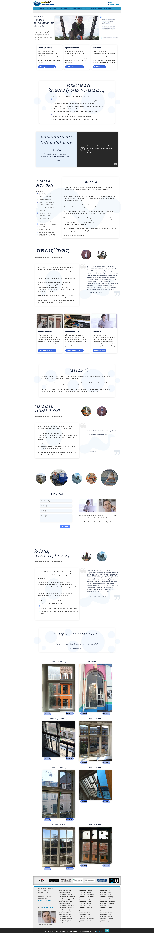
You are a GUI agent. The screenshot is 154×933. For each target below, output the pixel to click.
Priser (86, 8)
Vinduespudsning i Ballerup (85, 909)
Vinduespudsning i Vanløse (85, 903)
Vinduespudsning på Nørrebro (65, 901)
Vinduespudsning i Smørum (85, 912)
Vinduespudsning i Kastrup (84, 914)
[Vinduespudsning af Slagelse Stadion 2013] (109, 477)
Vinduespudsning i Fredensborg (106, 918)
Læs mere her (99, 931)
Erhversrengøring (64, 8)
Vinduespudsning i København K (66, 892)
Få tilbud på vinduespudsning (47, 67)
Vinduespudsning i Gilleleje (105, 914)
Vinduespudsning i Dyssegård (106, 896)
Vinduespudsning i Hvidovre (85, 892)
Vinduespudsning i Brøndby (65, 912)
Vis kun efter (69, 713)
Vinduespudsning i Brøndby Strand (86, 894)
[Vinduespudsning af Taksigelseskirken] (86, 254)
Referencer (107, 11)
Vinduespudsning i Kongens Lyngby (86, 918)
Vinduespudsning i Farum (105, 922)
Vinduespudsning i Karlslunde (85, 899)
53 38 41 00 (51, 904)
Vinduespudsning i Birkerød (106, 916)
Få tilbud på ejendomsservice (74, 67)
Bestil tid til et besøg (99, 67)
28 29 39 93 (52, 906)
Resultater (107, 8)
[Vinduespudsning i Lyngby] (102, 254)
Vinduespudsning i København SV (66, 907)
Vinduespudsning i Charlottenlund (107, 901)
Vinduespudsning (77, 8)
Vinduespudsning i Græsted (106, 912)
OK (107, 930)
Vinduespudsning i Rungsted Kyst (107, 909)
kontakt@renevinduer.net (44, 900)
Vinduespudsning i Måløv (84, 910)
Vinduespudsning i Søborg (105, 894)
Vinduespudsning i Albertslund (65, 916)
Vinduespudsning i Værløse (106, 920)
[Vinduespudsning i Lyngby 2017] (77, 476)
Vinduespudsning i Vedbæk (106, 907)
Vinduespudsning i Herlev (84, 905)
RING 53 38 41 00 (114, 2)
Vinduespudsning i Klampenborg (107, 903)
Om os (100, 8)
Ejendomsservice (52, 8)
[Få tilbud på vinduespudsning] (50, 314)
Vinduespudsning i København (65, 890)
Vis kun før (47, 713)
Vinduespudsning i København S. (66, 903)
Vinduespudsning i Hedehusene (85, 890)
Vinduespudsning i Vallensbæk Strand (87, 896)
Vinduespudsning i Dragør (84, 916)
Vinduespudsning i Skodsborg (106, 905)
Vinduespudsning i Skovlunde (85, 907)
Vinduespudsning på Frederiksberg (66, 898)
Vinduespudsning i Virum (84, 922)
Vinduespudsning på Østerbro (65, 899)
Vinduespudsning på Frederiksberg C (67, 896)
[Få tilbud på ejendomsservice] (77, 314)
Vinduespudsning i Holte (105, 890)
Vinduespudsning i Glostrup (65, 910)
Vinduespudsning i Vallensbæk (65, 918)
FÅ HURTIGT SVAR (114, 4)
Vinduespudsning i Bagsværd (106, 898)
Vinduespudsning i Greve (84, 898)
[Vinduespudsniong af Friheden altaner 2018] (86, 411)
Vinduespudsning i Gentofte (85, 920)
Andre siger (98, 11)
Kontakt (93, 8)
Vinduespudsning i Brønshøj (85, 901)
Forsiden (41, 8)
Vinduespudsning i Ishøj (64, 922)
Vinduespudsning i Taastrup (65, 920)
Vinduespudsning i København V (66, 894)
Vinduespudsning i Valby (64, 909)
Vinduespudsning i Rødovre (65, 914)
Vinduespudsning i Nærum (105, 892)
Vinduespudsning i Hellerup (106, 899)
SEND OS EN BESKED (47, 907)
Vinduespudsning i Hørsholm (106, 910)
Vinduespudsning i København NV (66, 905)
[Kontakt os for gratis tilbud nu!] (104, 314)
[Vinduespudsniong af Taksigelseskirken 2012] (102, 411)
